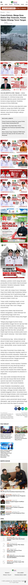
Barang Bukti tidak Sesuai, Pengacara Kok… (15, 496)
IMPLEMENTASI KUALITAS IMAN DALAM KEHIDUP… (15, 557)
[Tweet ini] (19, 408)
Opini (13, 537)
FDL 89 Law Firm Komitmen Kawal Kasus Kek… (13, 491)
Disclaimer (20, 572)
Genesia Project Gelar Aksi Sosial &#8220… (15, 539)
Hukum (2, 490)
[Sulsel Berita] (14, 2)
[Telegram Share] (22, 408)
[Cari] (26, 2)
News (10, 494)
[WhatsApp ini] (25, 408)
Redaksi (7, 572)
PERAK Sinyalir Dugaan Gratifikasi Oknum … (15, 502)
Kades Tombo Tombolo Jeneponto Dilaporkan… (15, 508)
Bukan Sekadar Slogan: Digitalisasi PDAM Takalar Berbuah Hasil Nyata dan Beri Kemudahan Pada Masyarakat (13, 133)
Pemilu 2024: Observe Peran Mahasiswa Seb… (14, 551)
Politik (11, 560)
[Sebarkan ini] (15, 408)
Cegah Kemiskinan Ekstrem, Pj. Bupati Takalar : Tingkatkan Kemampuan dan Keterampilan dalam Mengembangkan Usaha (7, 415)
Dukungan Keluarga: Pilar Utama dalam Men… (15, 545)
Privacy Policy (7, 574)
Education (9, 537)
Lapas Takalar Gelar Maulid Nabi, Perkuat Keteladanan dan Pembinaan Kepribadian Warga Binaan (13, 127)
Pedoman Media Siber (20, 574)
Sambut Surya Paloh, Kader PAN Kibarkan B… (15, 562)
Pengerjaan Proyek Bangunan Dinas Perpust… (15, 513)
